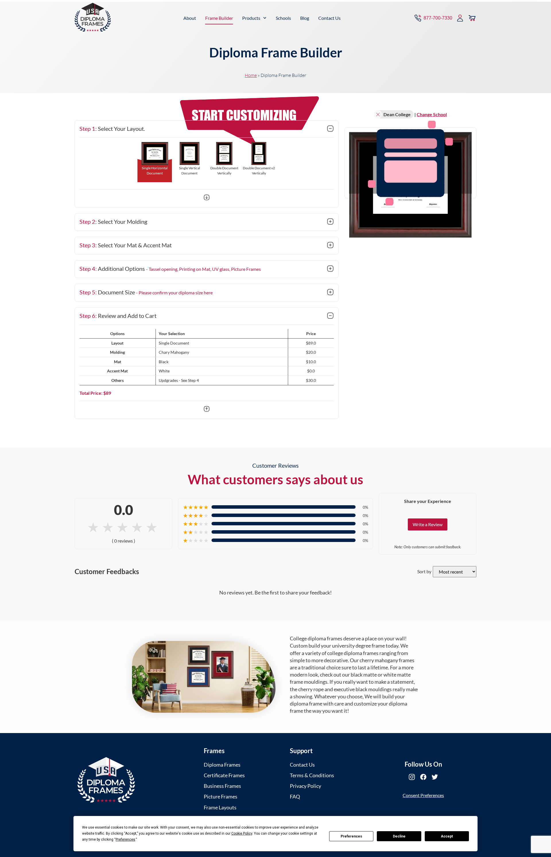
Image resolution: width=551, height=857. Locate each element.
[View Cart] (472, 18)
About (189, 18)
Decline (399, 836)
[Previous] (206, 409)
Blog (304, 18)
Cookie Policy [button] (241, 833)
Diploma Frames (222, 764)
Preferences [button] (125, 839)
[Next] (206, 198)
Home (251, 75)
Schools (283, 18)
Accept (447, 836)
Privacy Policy (305, 786)
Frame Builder (219, 18)
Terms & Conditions (312, 775)
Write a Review (428, 524)
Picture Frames (220, 796)
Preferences (351, 836)
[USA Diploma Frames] (106, 780)
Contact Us (329, 18)
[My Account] (460, 18)
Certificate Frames (224, 775)
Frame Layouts (220, 807)
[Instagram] (411, 777)
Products (251, 18)
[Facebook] (423, 777)
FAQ (295, 796)
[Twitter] (434, 777)
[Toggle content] (330, 129)
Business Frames (222, 786)
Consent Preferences (423, 795)
